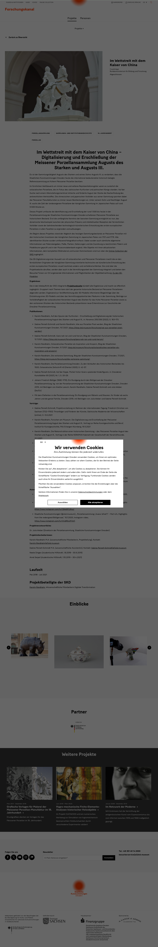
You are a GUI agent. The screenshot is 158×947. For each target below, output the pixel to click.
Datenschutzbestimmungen (90, 492)
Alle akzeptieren (95, 502)
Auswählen (63, 502)
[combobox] (43, 442)
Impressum (44, 495)
